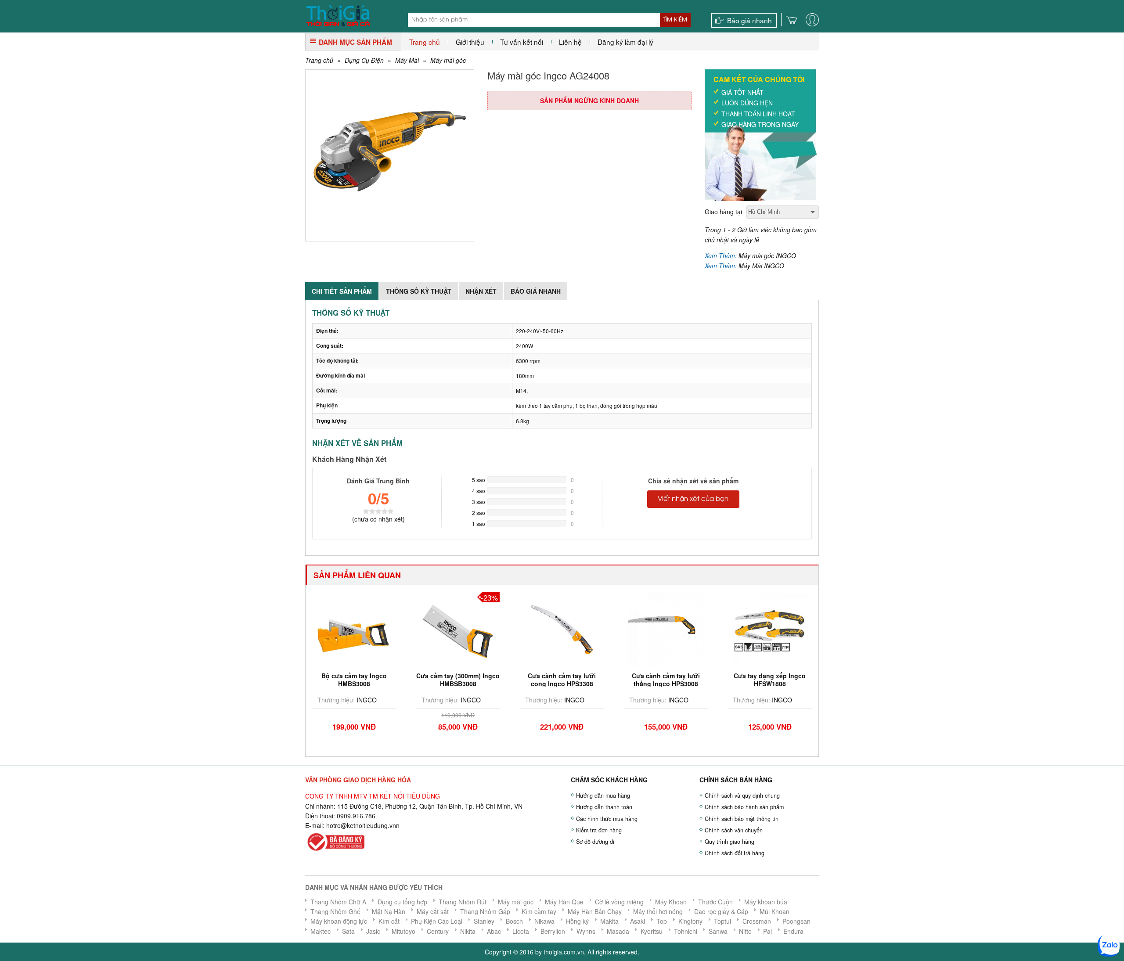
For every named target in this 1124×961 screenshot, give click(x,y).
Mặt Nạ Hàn (388, 911)
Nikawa (544, 921)
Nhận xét (481, 291)
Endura (793, 931)
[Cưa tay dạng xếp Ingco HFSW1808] (754, 628)
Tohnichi (685, 931)
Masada (618, 931)
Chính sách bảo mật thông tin (741, 819)
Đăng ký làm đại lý (625, 42)
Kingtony (690, 921)
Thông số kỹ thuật (418, 291)
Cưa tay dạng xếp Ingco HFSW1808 (754, 679)
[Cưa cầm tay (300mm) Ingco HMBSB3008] (442, 628)
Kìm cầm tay (539, 911)
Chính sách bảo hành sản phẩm (744, 807)
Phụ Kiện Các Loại (436, 921)
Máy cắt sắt (433, 911)
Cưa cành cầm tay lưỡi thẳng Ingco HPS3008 (650, 679)
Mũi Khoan (774, 911)
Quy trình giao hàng (729, 842)
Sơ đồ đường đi (595, 842)
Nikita (468, 931)
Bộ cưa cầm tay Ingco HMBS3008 (338, 679)
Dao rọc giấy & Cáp (721, 911)
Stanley (484, 921)
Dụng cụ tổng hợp (402, 901)
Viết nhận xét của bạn (693, 499)
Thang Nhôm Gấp (485, 911)
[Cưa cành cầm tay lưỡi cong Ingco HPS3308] (546, 628)
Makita (609, 921)
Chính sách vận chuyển (734, 830)
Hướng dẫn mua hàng (603, 795)
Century (438, 931)
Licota (520, 931)
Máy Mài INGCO (761, 265)
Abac (494, 931)
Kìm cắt (389, 921)
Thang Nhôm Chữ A (338, 901)
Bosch (514, 921)
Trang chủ (424, 42)
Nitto (745, 931)
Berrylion (552, 931)
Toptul (722, 921)
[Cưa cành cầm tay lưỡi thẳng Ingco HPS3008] (650, 628)
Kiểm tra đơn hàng (599, 830)
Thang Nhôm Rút (462, 901)
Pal (767, 931)
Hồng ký (577, 921)
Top (661, 921)
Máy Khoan (671, 901)
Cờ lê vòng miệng (619, 901)
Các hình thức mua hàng (607, 819)
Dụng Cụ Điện (364, 60)
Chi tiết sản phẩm (342, 291)
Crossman (756, 921)
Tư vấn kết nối (521, 42)
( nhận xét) (378, 519)
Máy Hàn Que (564, 901)
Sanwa (718, 931)
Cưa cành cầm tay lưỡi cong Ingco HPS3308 (546, 679)
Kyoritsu (652, 931)
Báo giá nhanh (749, 20)
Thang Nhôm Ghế (335, 911)
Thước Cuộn (715, 901)
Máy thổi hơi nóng (658, 911)
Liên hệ (570, 42)
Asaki (637, 921)
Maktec (320, 931)
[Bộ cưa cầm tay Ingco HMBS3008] (338, 628)
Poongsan (796, 921)
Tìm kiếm (675, 19)
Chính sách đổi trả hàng (734, 853)
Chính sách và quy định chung (742, 795)
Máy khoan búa (765, 901)
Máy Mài (407, 60)
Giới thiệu (470, 42)
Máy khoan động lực (338, 921)
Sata (348, 931)
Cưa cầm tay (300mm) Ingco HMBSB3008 (442, 679)
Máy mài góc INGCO (767, 255)
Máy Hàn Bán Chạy (595, 911)
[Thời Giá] (338, 14)
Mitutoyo (403, 931)
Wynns (585, 931)
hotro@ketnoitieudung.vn (361, 825)
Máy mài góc (448, 60)
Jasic (373, 931)
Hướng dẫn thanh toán (604, 807)
